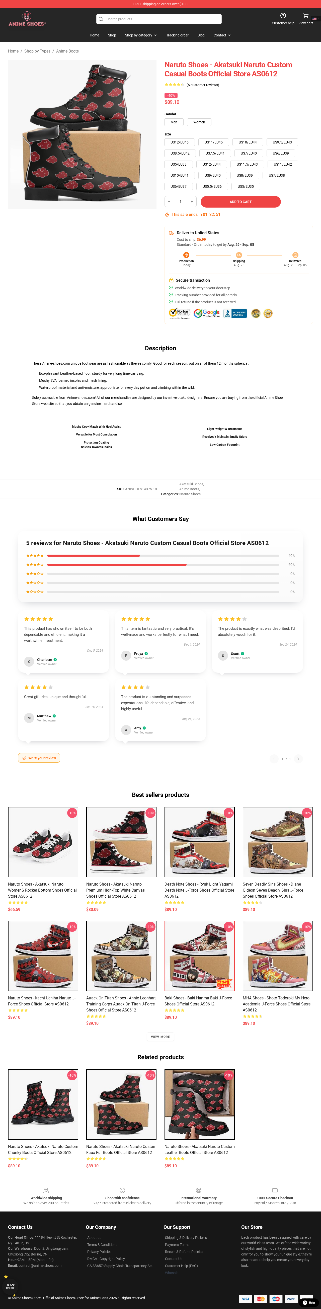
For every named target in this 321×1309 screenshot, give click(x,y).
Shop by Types (37, 51)
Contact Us (173, 1259)
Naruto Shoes (190, 494)
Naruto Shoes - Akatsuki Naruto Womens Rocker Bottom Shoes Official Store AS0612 (42, 890)
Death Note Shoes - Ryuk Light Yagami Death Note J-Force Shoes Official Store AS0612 (199, 890)
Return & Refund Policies (184, 1252)
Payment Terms (177, 1245)
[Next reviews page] (298, 758)
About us (94, 1238)
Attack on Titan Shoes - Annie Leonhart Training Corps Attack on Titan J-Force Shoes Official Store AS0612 (121, 1004)
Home (13, 51)
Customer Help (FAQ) (181, 1266)
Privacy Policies (99, 1252)
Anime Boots (67, 51)
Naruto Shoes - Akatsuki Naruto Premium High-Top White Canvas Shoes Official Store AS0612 (115, 890)
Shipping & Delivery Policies (186, 1238)
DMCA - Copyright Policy (106, 1259)
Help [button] (312, 1302)
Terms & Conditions (102, 1245)
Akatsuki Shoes (191, 484)
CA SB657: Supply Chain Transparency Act (120, 1266)
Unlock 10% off (10, 1286)
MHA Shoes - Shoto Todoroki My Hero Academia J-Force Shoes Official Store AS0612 (276, 1004)
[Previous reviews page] (274, 758)
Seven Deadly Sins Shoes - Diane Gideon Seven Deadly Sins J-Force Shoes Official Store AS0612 (273, 890)
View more (160, 1037)
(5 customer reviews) (203, 85)
